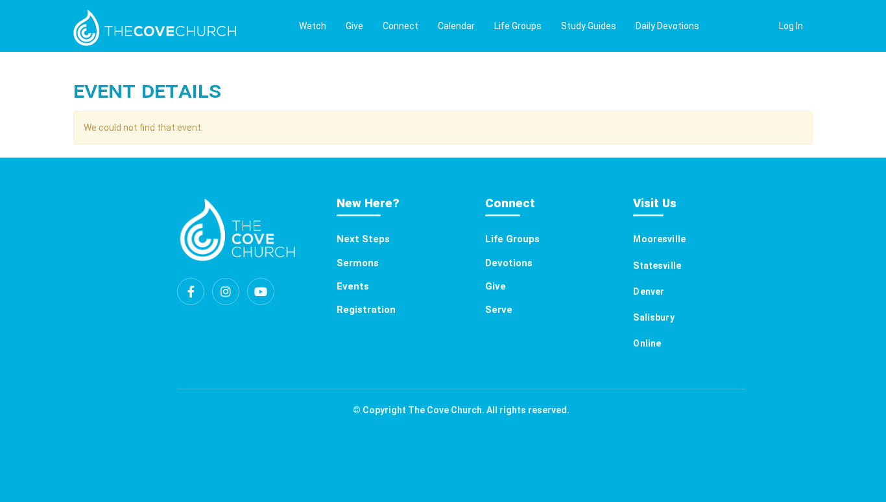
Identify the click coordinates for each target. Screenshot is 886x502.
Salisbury (653, 317)
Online (647, 343)
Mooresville (659, 239)
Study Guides (588, 26)
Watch (312, 26)
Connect (400, 26)
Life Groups (518, 26)
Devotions (509, 263)
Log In (791, 26)
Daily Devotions (667, 26)
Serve (498, 309)
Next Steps (363, 239)
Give (354, 26)
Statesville (657, 265)
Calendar (456, 26)
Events (353, 286)
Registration (366, 309)
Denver (648, 291)
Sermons (358, 263)
